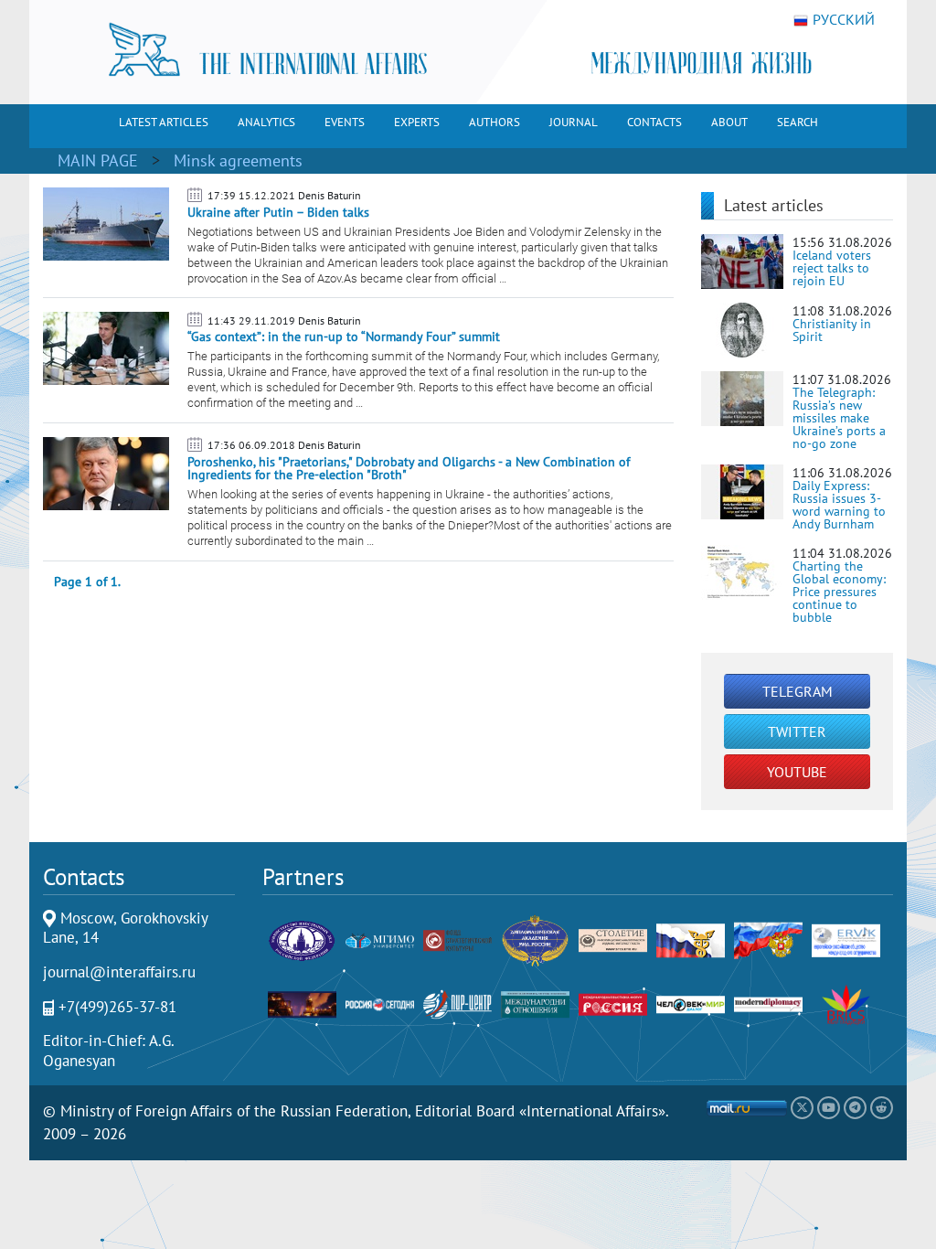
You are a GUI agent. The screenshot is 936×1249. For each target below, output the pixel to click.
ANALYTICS (266, 122)
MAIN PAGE (98, 160)
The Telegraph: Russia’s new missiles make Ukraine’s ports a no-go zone (839, 418)
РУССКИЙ (844, 20)
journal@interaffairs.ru (119, 972)
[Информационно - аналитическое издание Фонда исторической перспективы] (613, 939)
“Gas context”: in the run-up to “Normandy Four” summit (343, 336)
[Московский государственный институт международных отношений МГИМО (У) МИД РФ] (380, 939)
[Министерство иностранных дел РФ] (302, 939)
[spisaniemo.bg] (535, 1003)
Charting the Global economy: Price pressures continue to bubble (839, 591)
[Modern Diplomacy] (768, 1003)
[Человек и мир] (690, 1003)
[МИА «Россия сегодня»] (380, 1003)
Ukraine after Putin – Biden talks (278, 212)
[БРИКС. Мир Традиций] (846, 1003)
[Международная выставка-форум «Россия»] (613, 1003)
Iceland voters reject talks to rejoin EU (831, 268)
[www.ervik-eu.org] (846, 939)
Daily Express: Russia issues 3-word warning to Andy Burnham (839, 504)
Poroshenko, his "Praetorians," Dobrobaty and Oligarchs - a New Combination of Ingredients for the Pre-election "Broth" (408, 468)
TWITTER (797, 731)
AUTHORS (494, 122)
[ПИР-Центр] (457, 1003)
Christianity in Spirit (831, 330)
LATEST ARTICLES (163, 122)
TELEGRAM (797, 691)
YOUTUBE (797, 772)
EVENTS (344, 122)
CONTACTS (654, 122)
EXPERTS (417, 122)
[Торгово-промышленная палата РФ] (690, 939)
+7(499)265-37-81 (117, 1007)
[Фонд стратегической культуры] (457, 939)
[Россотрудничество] (768, 939)
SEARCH (797, 122)
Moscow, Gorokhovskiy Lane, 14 (125, 928)
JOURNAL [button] (573, 122)
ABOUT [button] (729, 122)
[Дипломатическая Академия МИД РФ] (535, 939)
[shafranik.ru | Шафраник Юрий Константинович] (302, 1003)
